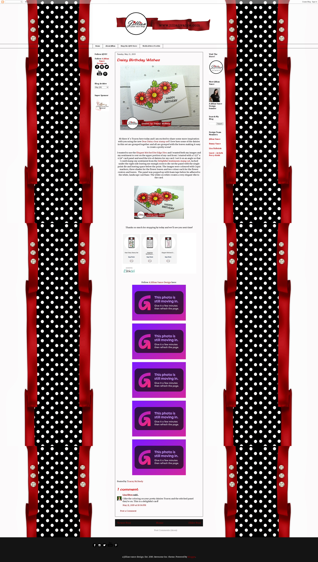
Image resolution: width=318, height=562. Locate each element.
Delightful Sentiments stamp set (174, 161)
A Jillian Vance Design (160, 282)
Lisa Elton (128, 495)
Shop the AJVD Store (129, 46)
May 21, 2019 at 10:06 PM (134, 505)
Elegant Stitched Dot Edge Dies (151, 152)
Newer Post (124, 522)
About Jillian (110, 46)
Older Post (194, 522)
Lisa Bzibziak (215, 149)
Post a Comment (128, 511)
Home (97, 46)
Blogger (191, 557)
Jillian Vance (214, 139)
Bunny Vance (215, 144)
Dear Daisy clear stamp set (155, 141)
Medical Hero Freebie (151, 46)
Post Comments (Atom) (165, 530)
